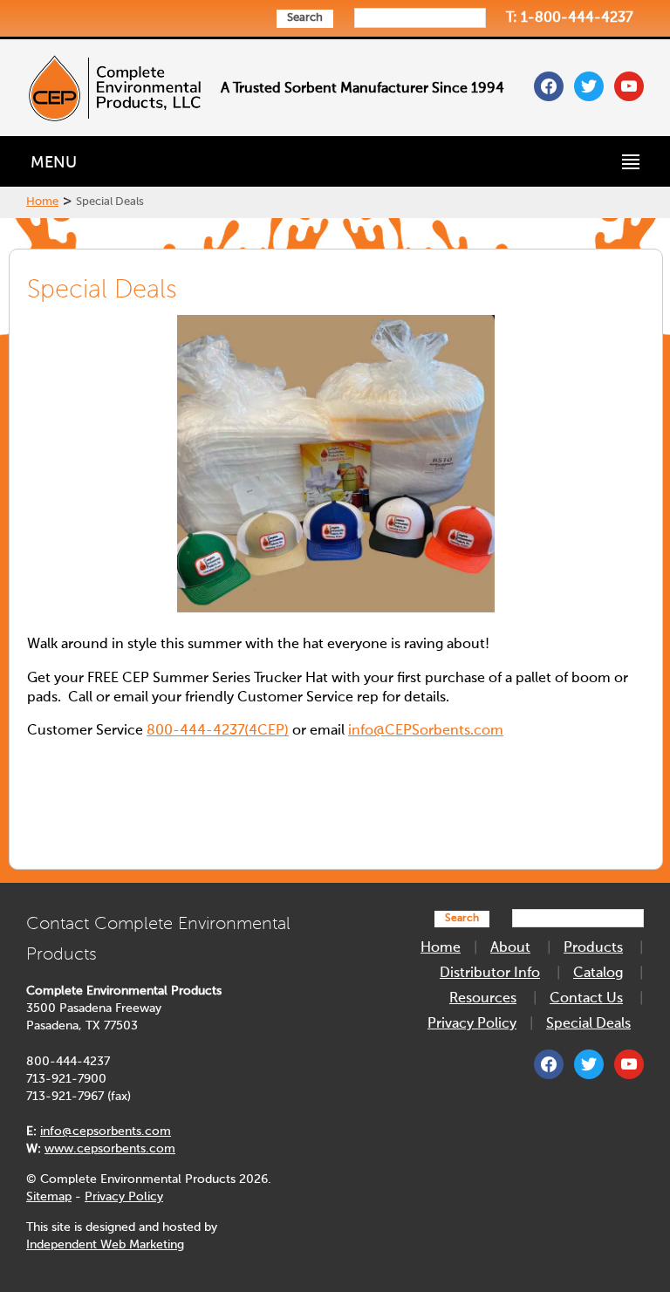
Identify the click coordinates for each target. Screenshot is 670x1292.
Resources (482, 999)
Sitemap (49, 1197)
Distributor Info (490, 974)
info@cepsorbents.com (105, 1131)
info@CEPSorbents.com (425, 731)
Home (42, 202)
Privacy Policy (124, 1197)
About (510, 948)
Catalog (598, 974)
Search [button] (305, 18)
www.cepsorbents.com (109, 1149)
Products (593, 948)
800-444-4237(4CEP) (218, 731)
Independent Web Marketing (105, 1245)
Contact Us (586, 999)
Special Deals (588, 1024)
